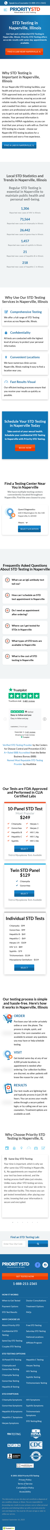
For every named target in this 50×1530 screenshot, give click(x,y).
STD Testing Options (13, 1353)
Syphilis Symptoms (34, 1405)
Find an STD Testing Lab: (25, 1237)
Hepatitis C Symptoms (12, 1417)
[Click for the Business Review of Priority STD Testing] (14, 1455)
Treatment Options (35, 1306)
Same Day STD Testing (12, 1340)
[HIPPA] (36, 1433)
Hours (21, 522)
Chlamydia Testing (10, 1375)
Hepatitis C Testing (34, 1359)
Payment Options (10, 1306)
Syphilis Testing (33, 1377)
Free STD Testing (33, 1325)
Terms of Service (25, 1483)
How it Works (10, 1294)
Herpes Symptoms (10, 1423)
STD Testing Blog (33, 1421)
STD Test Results (9, 1312)
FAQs (28, 1312)
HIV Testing (31, 1371)
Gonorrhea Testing (10, 1381)
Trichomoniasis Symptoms (33, 1413)
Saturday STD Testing (36, 1331)
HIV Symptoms (33, 1399)
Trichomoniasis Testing (36, 1383)
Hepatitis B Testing (10, 1386)
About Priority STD (11, 1325)
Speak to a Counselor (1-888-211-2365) (27, 3)
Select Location (29, 529)
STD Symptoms (10, 1394)
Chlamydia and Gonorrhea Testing (10, 1367)
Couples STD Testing (11, 1346)
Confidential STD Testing (10, 1333)
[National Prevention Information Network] (14, 1445)
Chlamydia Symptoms (12, 1399)
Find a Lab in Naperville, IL (19, 145)
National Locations (34, 1337)
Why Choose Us (11, 1319)
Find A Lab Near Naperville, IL (24, 51)
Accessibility (25, 1491)
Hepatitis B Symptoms (12, 1411)
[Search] (38, 1243)
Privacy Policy (25, 1479)
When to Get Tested (11, 1300)
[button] (12, 1222)
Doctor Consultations (36, 1300)
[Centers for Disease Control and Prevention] (36, 1444)
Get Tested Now (25, 1276)
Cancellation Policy (25, 1487)
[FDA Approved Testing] (14, 1433)
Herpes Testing (33, 1365)
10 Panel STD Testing (11, 1359)
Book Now (25, 447)
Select (24, 893)
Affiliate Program (34, 1342)
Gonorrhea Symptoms (12, 1405)
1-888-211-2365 (25, 1284)
